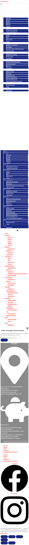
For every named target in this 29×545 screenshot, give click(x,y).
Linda (7, 35)
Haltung (7, 28)
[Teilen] (19, 536)
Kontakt (7, 60)
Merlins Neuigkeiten (11, 77)
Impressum (9, 68)
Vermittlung (8, 52)
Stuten (8, 22)
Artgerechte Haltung (12, 30)
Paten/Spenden (9, 43)
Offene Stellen (10, 71)
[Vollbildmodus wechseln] (11, 536)
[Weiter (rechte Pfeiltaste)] (11, 542)
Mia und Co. (9, 39)
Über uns (8, 66)
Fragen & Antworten (11, 32)
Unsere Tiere (9, 56)
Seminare (8, 73)
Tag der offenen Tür (11, 79)
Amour (8, 41)
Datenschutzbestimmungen (10, 452)
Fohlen (8, 20)
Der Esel (7, 16)
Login (7, 87)
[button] (14, 120)
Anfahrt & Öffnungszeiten (13, 62)
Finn (7, 37)
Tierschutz (7, 33)
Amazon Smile (10, 51)
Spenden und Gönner (12, 45)
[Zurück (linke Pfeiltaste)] (4, 542)
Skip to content (4, 1)
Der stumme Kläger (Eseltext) (14, 81)
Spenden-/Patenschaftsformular (15, 49)
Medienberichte (10, 75)
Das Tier (8, 18)
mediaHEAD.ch (4, 533)
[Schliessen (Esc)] (4, 539)
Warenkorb (9, 90)
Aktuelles (7, 69)
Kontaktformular (10, 64)
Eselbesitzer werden (11, 54)
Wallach (8, 24)
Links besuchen (10, 85)
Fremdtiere (9, 58)
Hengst (8, 26)
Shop (6, 88)
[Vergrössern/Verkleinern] (4, 536)
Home (6, 14)
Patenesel (9, 47)
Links (6, 83)
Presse (5, 448)
